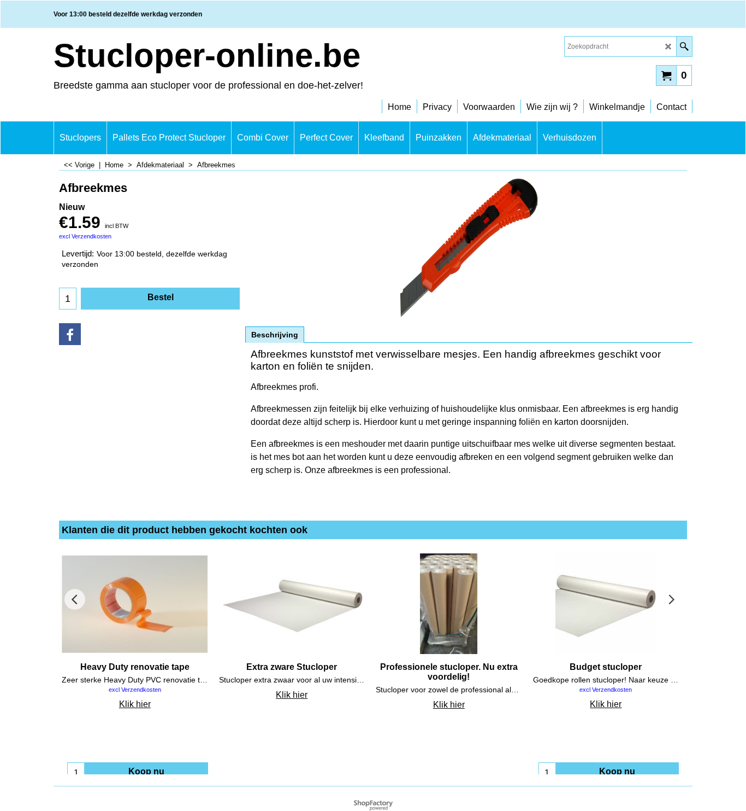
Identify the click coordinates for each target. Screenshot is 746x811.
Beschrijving (274, 334)
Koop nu (146, 771)
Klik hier (135, 704)
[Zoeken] (684, 46)
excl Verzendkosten (85, 236)
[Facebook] (70, 334)
